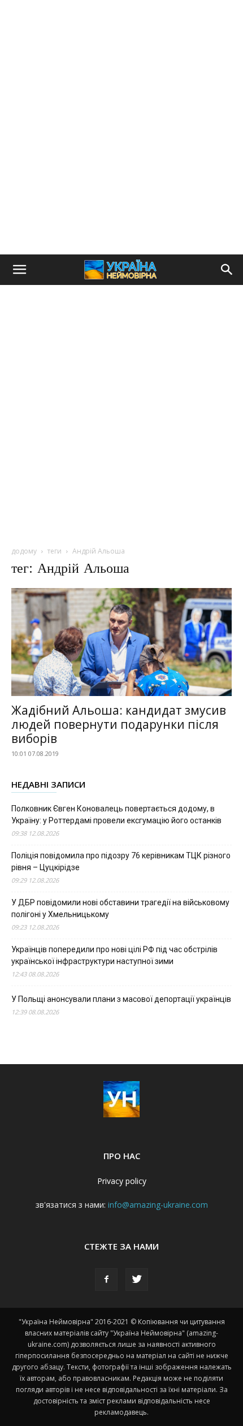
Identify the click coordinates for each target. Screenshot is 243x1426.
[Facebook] (106, 1279)
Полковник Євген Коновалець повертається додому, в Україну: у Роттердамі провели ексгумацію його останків (116, 814)
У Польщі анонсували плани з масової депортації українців (121, 999)
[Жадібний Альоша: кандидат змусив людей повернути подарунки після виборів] (121, 642)
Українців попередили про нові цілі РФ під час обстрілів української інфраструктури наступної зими (114, 955)
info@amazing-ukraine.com (158, 1204)
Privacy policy (121, 1181)
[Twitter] (136, 1279)
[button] (19, 269)
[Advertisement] (121, 127)
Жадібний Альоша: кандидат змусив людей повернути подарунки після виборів (118, 724)
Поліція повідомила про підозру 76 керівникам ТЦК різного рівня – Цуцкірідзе (121, 861)
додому (24, 551)
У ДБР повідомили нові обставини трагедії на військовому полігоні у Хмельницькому (120, 908)
